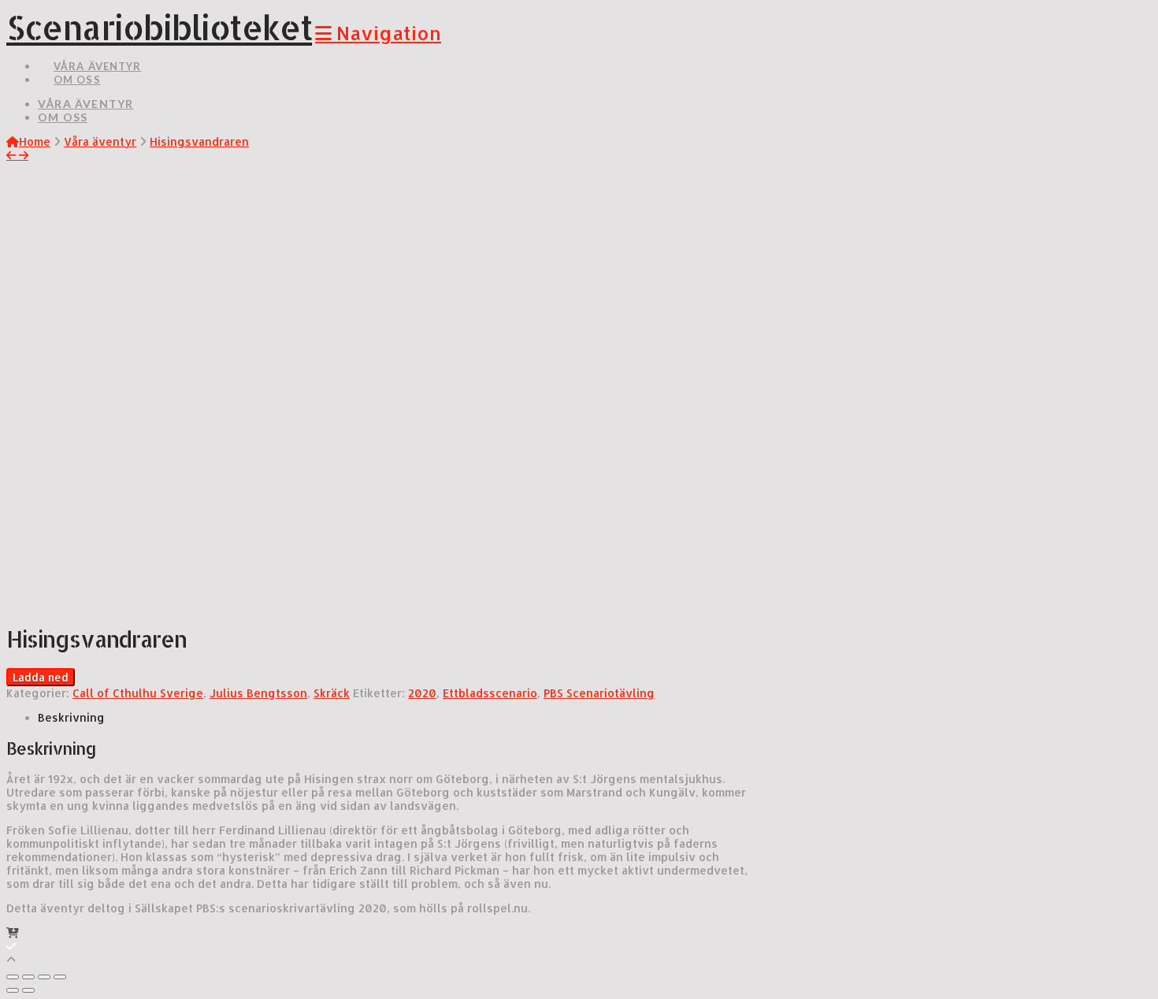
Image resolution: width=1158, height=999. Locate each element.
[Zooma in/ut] (60, 977)
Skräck (332, 693)
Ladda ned (41, 677)
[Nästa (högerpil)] (28, 990)
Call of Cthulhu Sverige (137, 693)
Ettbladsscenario (490, 693)
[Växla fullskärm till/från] (44, 977)
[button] (378, 32)
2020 (422, 693)
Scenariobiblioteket (159, 27)
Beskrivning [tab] (71, 717)
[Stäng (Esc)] (12, 977)
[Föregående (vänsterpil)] (12, 990)
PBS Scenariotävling (599, 693)
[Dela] (28, 977)
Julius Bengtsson (258, 693)
